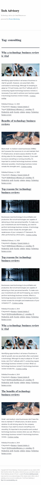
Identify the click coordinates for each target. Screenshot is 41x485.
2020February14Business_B (15, 177)
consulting (28, 109)
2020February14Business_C (15, 109)
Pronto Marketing (14, 19)
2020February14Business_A (16, 246)
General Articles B (23, 175)
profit (11, 112)
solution (22, 112)
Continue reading (26, 166)
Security (16, 112)
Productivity (5, 112)
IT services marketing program (31, 474)
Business (14, 107)
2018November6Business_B (15, 380)
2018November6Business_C (15, 314)
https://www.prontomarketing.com (9, 480)
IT (33, 109)
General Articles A (23, 243)
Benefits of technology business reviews (18, 122)
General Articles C (23, 107)
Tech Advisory (10, 10)
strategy (28, 112)
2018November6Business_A (16, 448)
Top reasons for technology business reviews (16, 190)
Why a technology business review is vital (20, 54)
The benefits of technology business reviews (15, 392)
